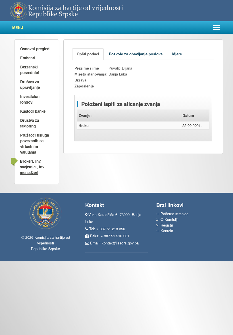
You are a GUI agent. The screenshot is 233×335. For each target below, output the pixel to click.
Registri (167, 225)
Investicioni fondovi (30, 99)
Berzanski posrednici (29, 69)
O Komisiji (169, 219)
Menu (17, 27)
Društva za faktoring (29, 123)
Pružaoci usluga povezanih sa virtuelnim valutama (34, 143)
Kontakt (167, 230)
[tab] (88, 54)
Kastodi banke (32, 111)
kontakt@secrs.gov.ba (120, 243)
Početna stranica (174, 213)
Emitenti (27, 57)
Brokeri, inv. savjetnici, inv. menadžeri (32, 166)
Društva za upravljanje (30, 84)
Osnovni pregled (34, 48)
